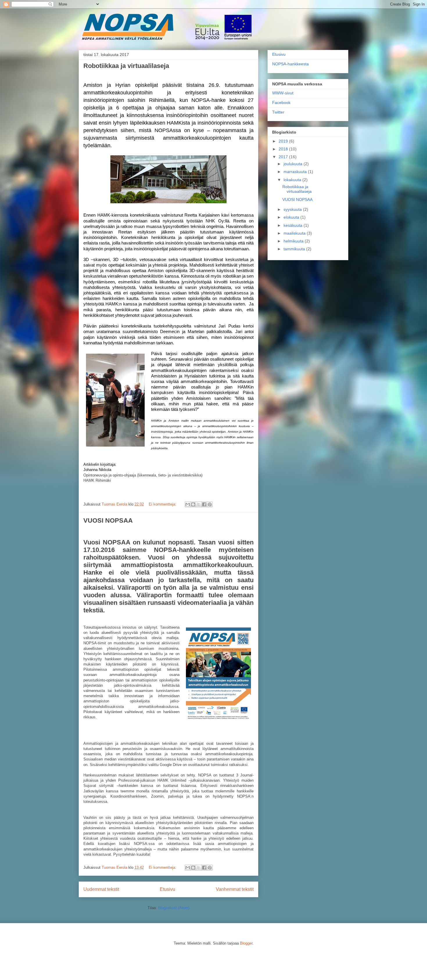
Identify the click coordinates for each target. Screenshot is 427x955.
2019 (284, 141)
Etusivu (167, 889)
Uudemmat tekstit (101, 889)
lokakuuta (293, 179)
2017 (284, 156)
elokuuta (292, 217)
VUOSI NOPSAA (108, 520)
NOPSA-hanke (118, 21)
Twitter (278, 112)
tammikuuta (295, 249)
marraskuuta (296, 171)
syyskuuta (293, 209)
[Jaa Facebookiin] (204, 504)
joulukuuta (294, 163)
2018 (284, 149)
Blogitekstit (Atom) (173, 908)
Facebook (281, 102)
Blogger (246, 943)
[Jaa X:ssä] (199, 504)
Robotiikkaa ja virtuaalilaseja (126, 65)
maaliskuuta (295, 233)
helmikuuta (294, 241)
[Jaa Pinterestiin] (210, 504)
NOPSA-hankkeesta (290, 64)
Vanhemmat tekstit (235, 889)
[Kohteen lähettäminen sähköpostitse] (188, 504)
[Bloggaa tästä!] (193, 504)
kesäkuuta (294, 225)
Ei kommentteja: (163, 504)
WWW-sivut (282, 93)
